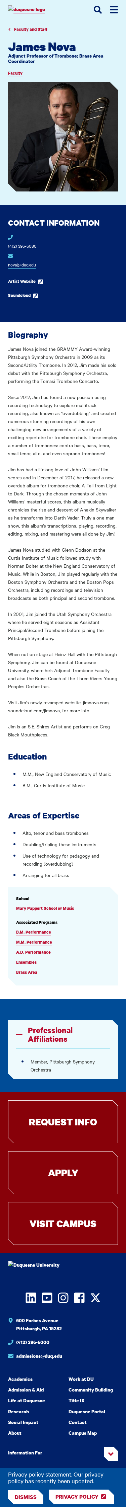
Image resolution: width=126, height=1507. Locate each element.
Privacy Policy (76, 1496)
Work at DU (81, 1379)
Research (18, 1411)
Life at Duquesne (26, 1400)
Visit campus (63, 1223)
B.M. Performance (33, 932)
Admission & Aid (26, 1389)
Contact (78, 1422)
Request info (63, 1121)
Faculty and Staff (30, 29)
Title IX (77, 1400)
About (15, 1433)
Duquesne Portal (87, 1411)
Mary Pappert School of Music (45, 908)
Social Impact (23, 1422)
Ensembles (26, 962)
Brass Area (26, 972)
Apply (63, 1172)
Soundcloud (19, 295)
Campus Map (83, 1433)
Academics (20, 1379)
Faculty (15, 73)
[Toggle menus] (114, 10)
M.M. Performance (34, 942)
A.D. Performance (33, 952)
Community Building (91, 1389)
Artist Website (22, 281)
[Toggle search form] (98, 10)
